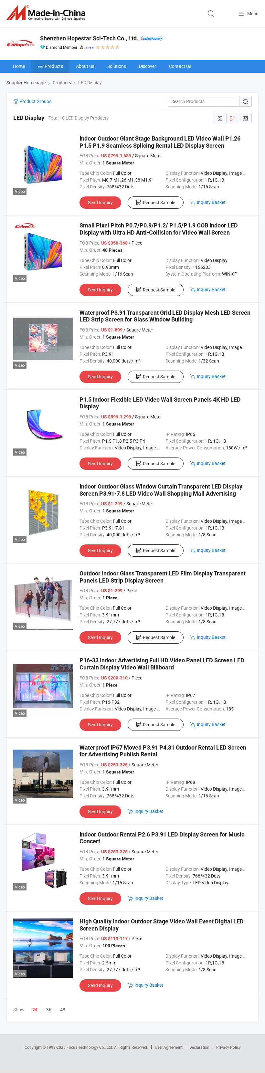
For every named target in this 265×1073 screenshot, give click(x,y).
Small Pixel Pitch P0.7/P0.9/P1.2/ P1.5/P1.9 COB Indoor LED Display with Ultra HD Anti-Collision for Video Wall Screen (159, 229)
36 (48, 1009)
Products (54, 66)
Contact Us (180, 66)
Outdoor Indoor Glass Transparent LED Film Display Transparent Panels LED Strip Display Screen (163, 577)
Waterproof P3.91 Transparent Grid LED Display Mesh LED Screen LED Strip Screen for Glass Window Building (165, 316)
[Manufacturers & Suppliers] (47, 12)
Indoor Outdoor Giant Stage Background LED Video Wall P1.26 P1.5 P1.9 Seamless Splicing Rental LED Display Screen (160, 142)
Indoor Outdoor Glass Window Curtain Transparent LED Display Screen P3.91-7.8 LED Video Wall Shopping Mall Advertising (161, 490)
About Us (85, 66)
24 (34, 1009)
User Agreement (169, 1047)
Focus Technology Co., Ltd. (90, 1047)
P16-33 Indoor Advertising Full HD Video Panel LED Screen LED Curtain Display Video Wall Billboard (162, 664)
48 (62, 1009)
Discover (147, 66)
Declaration (199, 1047)
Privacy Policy (228, 1047)
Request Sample (159, 202)
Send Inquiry (100, 202)
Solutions (116, 66)
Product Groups (34, 101)
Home (19, 66)
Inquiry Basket (211, 202)
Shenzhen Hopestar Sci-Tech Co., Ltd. (89, 38)
